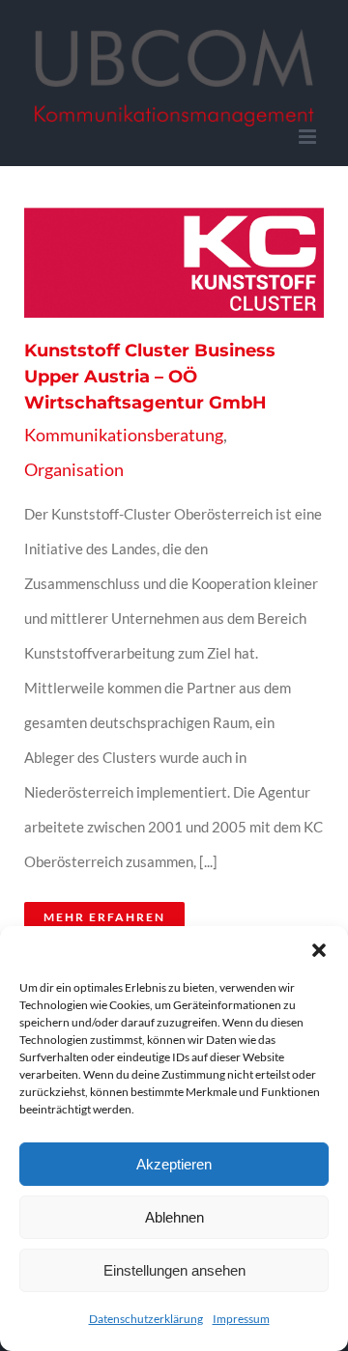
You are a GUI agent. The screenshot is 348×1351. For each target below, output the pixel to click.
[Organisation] (168, 262)
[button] (319, 950)
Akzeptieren (174, 1164)
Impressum (241, 1318)
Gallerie (191, 262)
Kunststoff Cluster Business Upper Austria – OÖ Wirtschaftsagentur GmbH (145, 262)
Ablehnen (174, 1217)
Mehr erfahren (104, 917)
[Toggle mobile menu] (309, 137)
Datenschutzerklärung (146, 1318)
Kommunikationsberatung (123, 434)
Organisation (74, 469)
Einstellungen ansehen (174, 1270)
